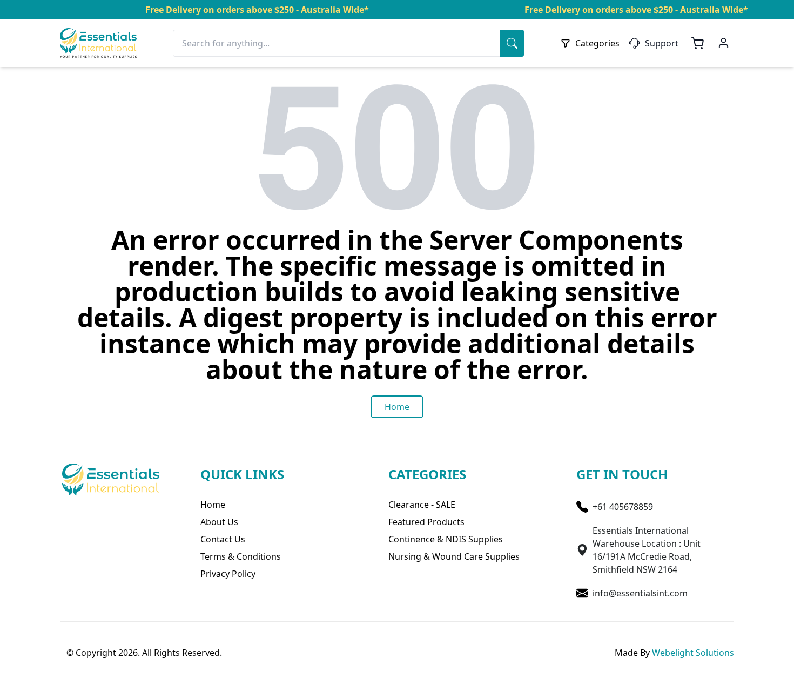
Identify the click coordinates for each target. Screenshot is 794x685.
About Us (219, 522)
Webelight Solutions (693, 653)
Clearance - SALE (421, 505)
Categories (597, 43)
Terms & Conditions (240, 556)
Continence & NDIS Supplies (445, 539)
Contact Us (222, 539)
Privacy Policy (227, 574)
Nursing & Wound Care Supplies (454, 556)
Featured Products (426, 522)
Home (212, 505)
